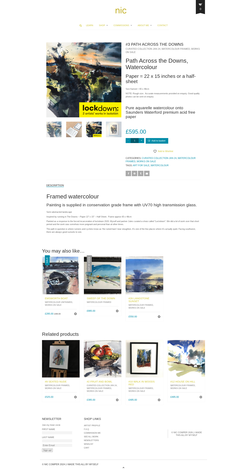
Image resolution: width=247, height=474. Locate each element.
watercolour (160, 165)
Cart (86, 448)
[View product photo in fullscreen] (116, 113)
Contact (162, 25)
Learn (89, 25)
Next (119, 76)
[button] (75, 314)
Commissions (121, 25)
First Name (48, 429)
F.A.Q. (86, 429)
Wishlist (88, 444)
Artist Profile (92, 425)
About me (143, 25)
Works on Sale (146, 161)
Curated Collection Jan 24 (143, 49)
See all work (91, 436)
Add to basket (158, 140)
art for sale (141, 165)
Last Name (48, 437)
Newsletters (91, 440)
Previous (47, 76)
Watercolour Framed (176, 49)
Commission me (92, 433)
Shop (102, 25)
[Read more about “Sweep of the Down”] (117, 311)
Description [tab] (55, 185)
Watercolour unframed (58, 302)
